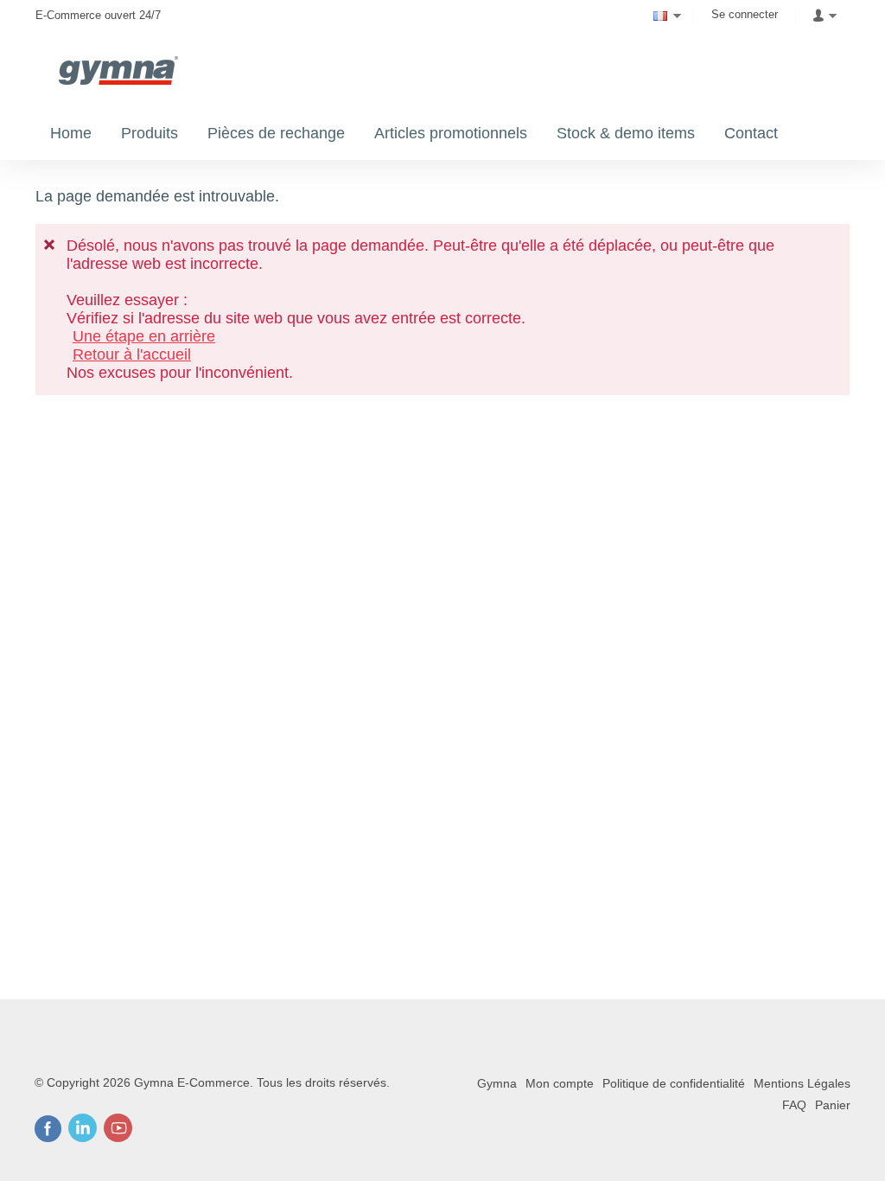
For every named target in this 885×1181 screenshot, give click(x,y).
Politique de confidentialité (673, 1083)
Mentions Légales (802, 1083)
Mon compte (559, 1083)
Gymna (497, 1083)
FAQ (794, 1105)
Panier (832, 1105)
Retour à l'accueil (132, 354)
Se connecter (744, 14)
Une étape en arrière (144, 336)
